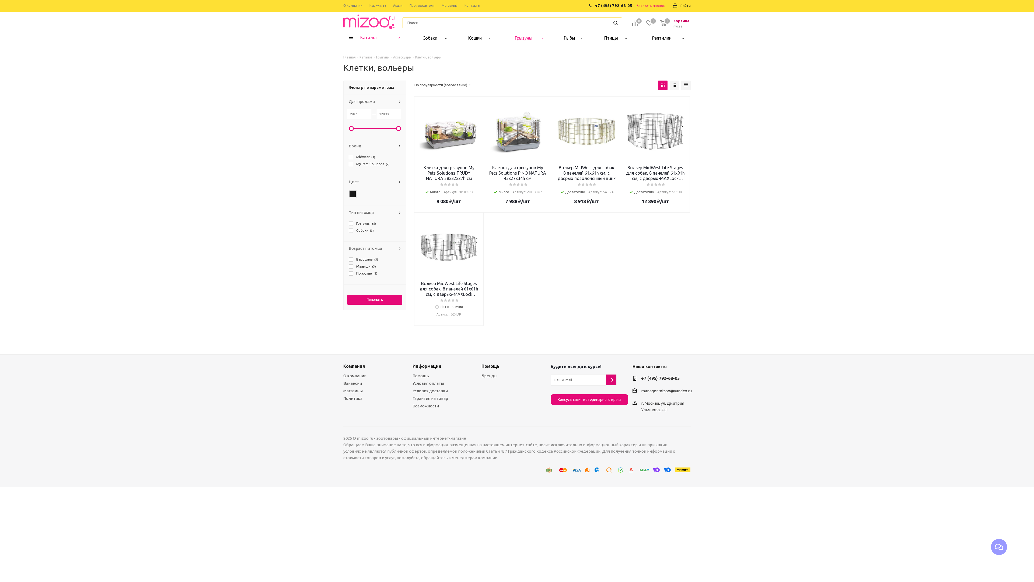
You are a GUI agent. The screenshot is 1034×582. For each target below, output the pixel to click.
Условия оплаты (428, 383)
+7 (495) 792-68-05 (660, 378)
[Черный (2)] (353, 194)
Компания (354, 366)
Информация (427, 366)
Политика (352, 398)
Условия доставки (430, 391)
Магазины (353, 391)
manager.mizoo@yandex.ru (666, 391)
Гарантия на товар (430, 398)
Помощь (421, 375)
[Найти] (615, 23)
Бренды (489, 375)
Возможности (426, 406)
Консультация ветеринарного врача (589, 399)
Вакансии (352, 383)
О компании (354, 375)
